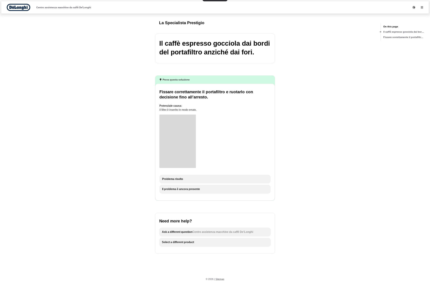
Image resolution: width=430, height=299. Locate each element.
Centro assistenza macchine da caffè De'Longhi (63, 7)
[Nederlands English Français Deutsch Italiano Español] (414, 7)
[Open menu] (422, 7)
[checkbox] (215, 179)
